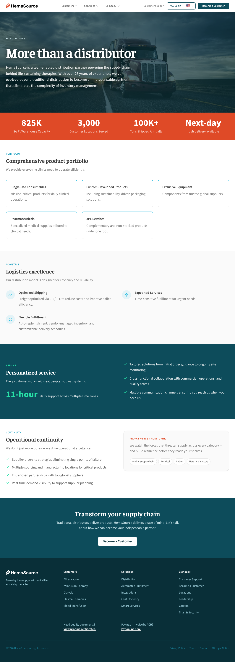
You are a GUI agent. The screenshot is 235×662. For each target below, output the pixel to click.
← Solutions (16, 38)
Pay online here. (131, 629)
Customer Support (154, 6)
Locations (185, 593)
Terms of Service (198, 648)
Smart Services (130, 606)
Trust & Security (189, 612)
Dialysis (68, 593)
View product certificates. (80, 629)
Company (111, 6)
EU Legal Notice (220, 648)
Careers (184, 606)
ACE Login (175, 6)
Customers (68, 6)
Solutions (89, 6)
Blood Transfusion (75, 606)
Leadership (186, 599)
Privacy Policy (177, 648)
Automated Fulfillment (135, 586)
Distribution (128, 579)
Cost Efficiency (130, 599)
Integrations (129, 593)
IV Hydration (71, 579)
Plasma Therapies (75, 599)
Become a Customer (213, 6)
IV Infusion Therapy (76, 586)
